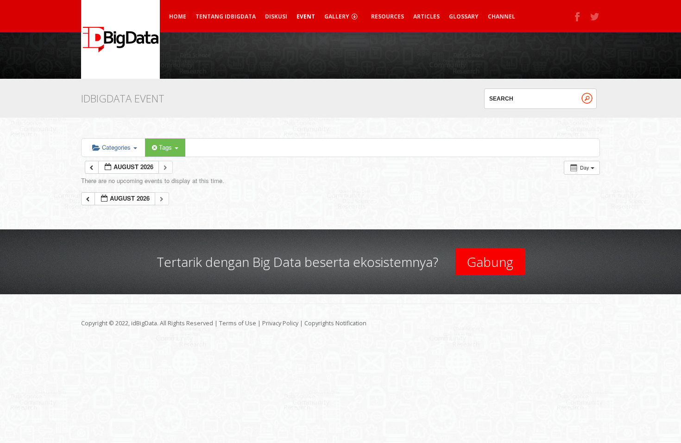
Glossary (464, 16)
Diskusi (276, 16)
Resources (387, 16)
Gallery (336, 16)
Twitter (595, 16)
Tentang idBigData (225, 16)
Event (305, 16)
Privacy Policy (280, 323)
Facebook (577, 16)
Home (177, 16)
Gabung (490, 262)
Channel (501, 16)
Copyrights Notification (335, 323)
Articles (426, 16)
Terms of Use (237, 323)
